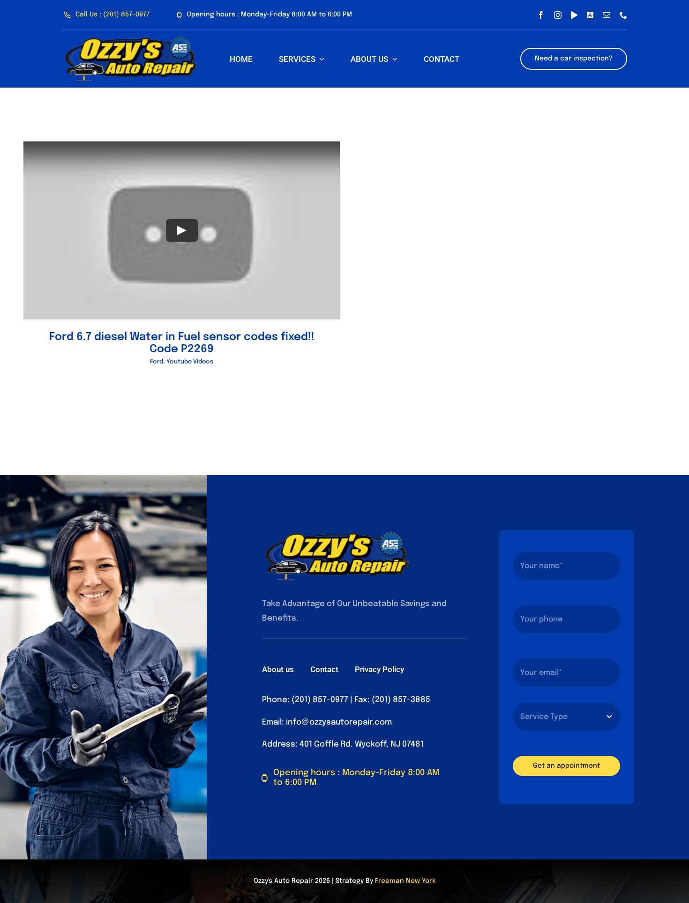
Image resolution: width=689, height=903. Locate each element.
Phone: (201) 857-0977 (305, 700)
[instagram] (558, 15)
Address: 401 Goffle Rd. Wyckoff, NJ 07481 (343, 744)
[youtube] (574, 15)
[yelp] (590, 15)
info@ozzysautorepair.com (339, 722)
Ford (156, 362)
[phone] (623, 15)
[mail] (606, 15)
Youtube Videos (189, 362)
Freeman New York (405, 881)
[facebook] (541, 15)
